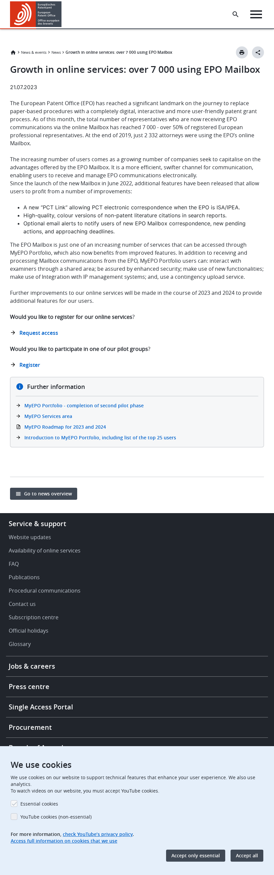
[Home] (36, 14)
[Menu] (256, 14)
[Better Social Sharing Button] (258, 52)
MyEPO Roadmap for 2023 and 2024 (65, 427)
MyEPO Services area (48, 416)
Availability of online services (45, 550)
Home (13, 52)
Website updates (30, 537)
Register (29, 365)
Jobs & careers (32, 666)
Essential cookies (39, 804)
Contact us (22, 604)
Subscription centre (33, 617)
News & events (33, 52)
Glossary (20, 644)
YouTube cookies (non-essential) (56, 817)
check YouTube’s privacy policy (98, 834)
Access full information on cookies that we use (64, 841)
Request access (38, 333)
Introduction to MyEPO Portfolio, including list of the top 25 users (100, 437)
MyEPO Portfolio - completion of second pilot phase (84, 405)
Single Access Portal (41, 706)
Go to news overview (48, 493)
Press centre (29, 686)
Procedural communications (45, 590)
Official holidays (28, 630)
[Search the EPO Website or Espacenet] (236, 14)
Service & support (37, 523)
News (56, 52)
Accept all (247, 855)
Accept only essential (195, 855)
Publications (24, 577)
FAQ (14, 564)
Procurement (30, 727)
